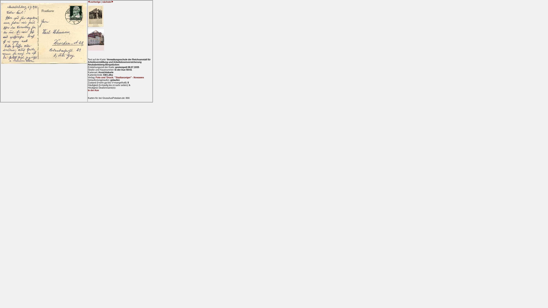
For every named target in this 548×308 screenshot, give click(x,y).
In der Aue (93, 90)
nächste (107, 2)
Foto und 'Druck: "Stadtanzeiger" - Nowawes (120, 77)
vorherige (95, 2)
